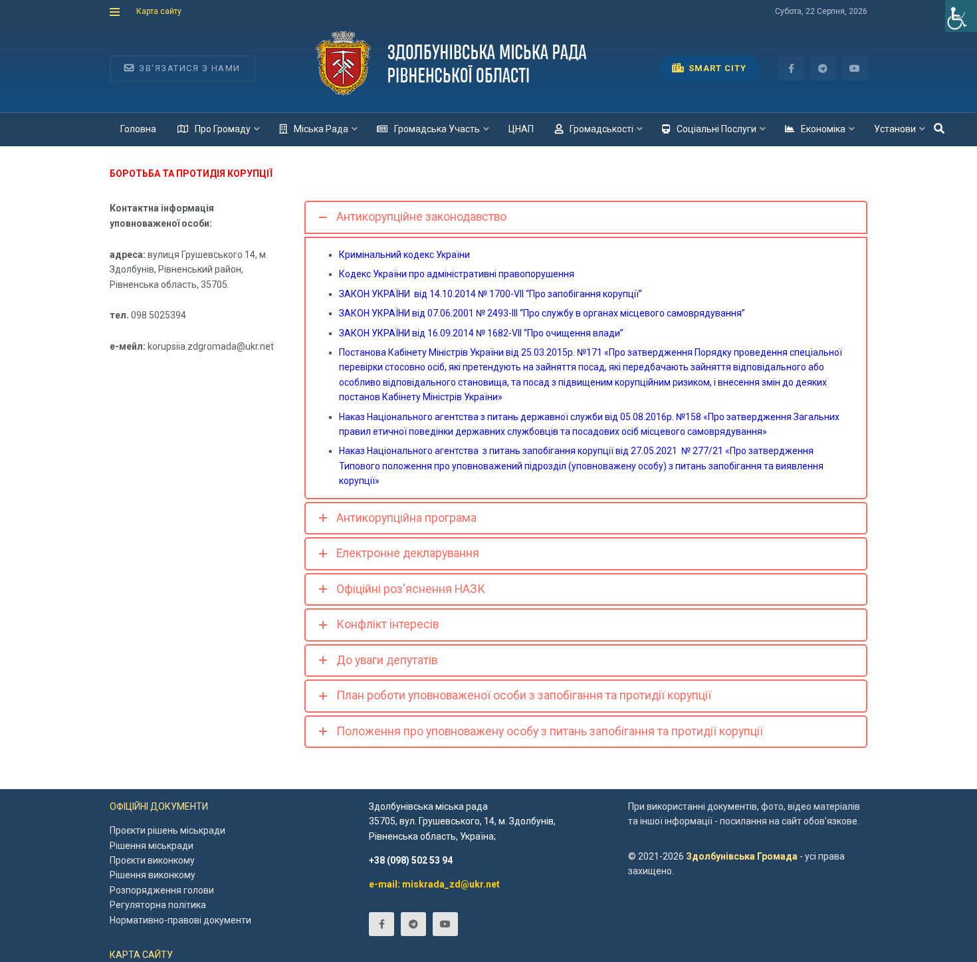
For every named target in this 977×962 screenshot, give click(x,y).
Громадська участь (437, 129)
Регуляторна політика (158, 905)
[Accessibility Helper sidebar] (961, 16)
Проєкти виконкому (152, 860)
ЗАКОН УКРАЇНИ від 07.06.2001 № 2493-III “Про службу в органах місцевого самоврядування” (542, 313)
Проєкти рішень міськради (167, 830)
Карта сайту (158, 11)
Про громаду (223, 129)
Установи (895, 129)
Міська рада (321, 129)
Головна (138, 129)
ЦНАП (521, 129)
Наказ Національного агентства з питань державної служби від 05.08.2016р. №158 (520, 417)
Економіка (823, 129)
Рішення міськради (151, 845)
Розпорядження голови (162, 890)
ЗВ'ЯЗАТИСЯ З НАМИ (188, 68)
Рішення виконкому (152, 875)
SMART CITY (716, 68)
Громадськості (601, 129)
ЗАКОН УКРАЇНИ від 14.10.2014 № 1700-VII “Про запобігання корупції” (490, 294)
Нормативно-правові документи (180, 920)
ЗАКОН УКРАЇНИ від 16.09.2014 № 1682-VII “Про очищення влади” (481, 333)
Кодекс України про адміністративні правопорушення (456, 274)
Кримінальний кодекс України (404, 254)
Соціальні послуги (716, 129)
